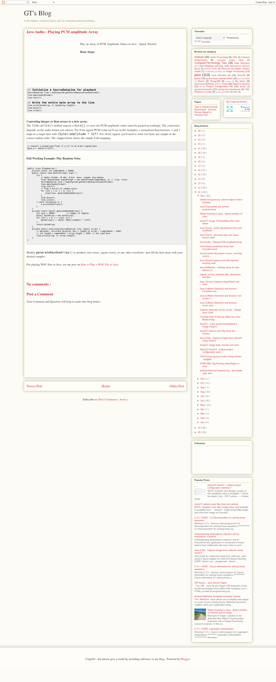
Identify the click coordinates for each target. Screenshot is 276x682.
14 (199, 179)
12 (199, 187)
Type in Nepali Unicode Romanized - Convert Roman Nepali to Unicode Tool (206, 111)
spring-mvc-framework (229, 89)
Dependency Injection (240, 66)
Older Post (177, 386)
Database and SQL (214, 66)
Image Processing (235, 71)
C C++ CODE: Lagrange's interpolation (214, 628)
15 (199, 174)
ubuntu (218, 92)
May (202, 405)
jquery (197, 78)
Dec (202, 195)
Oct (202, 383)
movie (228, 81)
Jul (202, 396)
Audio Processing (219, 57)
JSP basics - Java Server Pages (210, 582)
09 (199, 432)
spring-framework (203, 89)
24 (199, 139)
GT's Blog (37, 12)
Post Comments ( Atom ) (113, 399)
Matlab (247, 78)
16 (199, 170)
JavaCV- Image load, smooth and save (219, 345)
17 (199, 166)
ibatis (220, 71)
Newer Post (34, 386)
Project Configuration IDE (219, 86)
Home (106, 386)
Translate (205, 41)
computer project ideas (230, 60)
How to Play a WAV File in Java (99, 264)
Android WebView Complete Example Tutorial (217, 596)
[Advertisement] (53, 64)
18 (199, 161)
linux (239, 78)
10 (199, 427)
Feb (202, 418)
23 (199, 144)
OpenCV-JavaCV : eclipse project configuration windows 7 (224, 486)
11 (199, 192)
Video (227, 92)
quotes (243, 86)
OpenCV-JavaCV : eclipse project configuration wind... (216, 350)
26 (199, 131)
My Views (240, 81)
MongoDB (215, 81)
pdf (200, 86)
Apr (202, 409)
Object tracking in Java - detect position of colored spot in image (227, 611)
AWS (234, 57)
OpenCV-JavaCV (241, 84)
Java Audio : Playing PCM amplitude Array (221, 242)
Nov (202, 378)
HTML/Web (209, 71)
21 (199, 148)
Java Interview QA (221, 75)
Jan (202, 422)
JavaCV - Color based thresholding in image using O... (219, 325)
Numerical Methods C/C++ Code (210, 84)
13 (199, 183)
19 (199, 157)
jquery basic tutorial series (219, 78)
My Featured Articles (236, 101)
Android (198, 57)
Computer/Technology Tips (210, 62)
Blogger (185, 659)
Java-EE (241, 75)
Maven (201, 81)
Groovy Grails (210, 69)
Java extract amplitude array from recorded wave (217, 247)
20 (199, 152)
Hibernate (225, 69)
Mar (202, 413)
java (197, 75)
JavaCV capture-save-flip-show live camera (216, 504)
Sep (202, 387)
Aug (202, 391)
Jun (202, 400)
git (199, 69)
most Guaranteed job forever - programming (215, 208)
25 (199, 135)
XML (235, 92)
